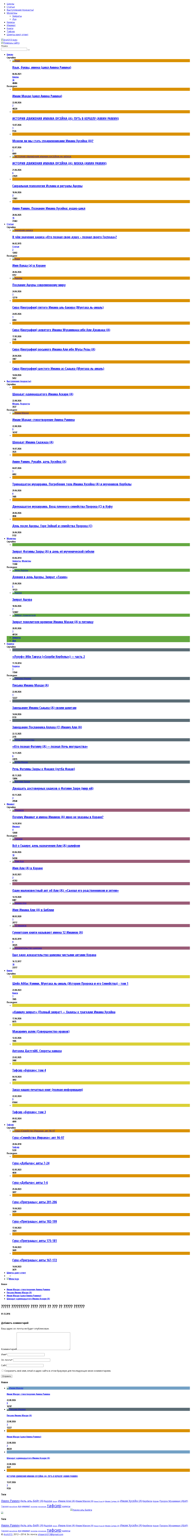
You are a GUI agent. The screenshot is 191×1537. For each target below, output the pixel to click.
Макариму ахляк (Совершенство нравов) (40, 1031)
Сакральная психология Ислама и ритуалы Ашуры (47, 185)
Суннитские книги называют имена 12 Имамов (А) (47, 932)
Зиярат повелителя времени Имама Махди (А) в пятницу (52, 621)
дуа (19, 1506)
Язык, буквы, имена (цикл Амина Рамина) (41, 67)
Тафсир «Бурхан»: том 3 (29, 1112)
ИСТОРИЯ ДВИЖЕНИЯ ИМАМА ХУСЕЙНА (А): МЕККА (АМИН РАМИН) (59, 163)
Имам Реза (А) (99, 1501)
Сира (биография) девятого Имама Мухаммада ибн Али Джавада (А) (61, 329)
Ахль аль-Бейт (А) (31, 1501)
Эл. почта (7, 1359)
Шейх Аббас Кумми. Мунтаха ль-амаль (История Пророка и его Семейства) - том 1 (70, 983)
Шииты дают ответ (17, 34)
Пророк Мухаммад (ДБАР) (173, 1501)
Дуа (14, 19)
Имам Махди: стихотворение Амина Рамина (43, 419)
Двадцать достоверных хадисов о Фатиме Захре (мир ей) (52, 788)
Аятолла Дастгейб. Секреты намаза (37, 1050)
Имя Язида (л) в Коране (29, 265)
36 (13, 80)
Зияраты (17, 16)
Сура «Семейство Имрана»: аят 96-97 (38, 1137)
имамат (26, 1506)
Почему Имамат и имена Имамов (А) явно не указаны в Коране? (57, 817)
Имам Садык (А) (112, 1501)
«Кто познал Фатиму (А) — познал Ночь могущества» (50, 746)
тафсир (54, 1505)
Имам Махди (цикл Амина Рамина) (37, 96)
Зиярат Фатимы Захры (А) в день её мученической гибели (53, 551)
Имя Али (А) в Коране (27, 868)
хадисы (66, 1506)
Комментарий (9, 1349)
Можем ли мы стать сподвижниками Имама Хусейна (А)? (52, 140)
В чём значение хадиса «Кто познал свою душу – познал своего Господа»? (64, 237)
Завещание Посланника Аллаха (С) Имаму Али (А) (47, 727)
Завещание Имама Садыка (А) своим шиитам (44, 707)
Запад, (55, 1501)
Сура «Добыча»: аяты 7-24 (30, 1163)
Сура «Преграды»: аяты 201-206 (34, 1202)
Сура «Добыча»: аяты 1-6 (30, 1182)
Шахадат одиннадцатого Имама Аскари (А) (42, 394)
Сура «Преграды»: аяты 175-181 (34, 1240)
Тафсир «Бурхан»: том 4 (29, 1070)
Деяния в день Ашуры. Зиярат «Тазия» (40, 577)
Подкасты (25, 403)
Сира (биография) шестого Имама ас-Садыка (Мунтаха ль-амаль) (58, 368)
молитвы (34, 1506)
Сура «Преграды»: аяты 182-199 (34, 1221)
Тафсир (11, 31)
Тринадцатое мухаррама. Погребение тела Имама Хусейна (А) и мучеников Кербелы (71, 484)
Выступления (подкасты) (20, 9)
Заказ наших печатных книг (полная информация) (47, 1089)
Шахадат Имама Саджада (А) (32, 442)
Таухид (5, 1506)
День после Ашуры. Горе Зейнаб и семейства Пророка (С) (52, 525)
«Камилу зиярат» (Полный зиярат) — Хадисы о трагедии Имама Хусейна (63, 1012)
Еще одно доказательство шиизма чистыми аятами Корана (54, 954)
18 (13, 964)
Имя (4, 1354)
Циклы (10, 3)
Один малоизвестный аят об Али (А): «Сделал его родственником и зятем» (65, 890)
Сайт (3, 1365)
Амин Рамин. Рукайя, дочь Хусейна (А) (39, 461)
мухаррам (42, 1506)
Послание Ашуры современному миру (39, 284)
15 (13, 217)
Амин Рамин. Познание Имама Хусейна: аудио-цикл (48, 208)
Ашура (48, 1501)
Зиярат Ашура (22, 599)
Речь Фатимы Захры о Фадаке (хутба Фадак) (43, 768)
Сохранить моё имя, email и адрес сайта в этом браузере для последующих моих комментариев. (57, 1370)
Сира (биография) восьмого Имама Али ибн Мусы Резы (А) (53, 349)
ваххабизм (13, 1507)
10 (13, 855)
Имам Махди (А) (84, 1501)
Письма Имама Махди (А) (30, 685)
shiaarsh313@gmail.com (50, 1534)
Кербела (147, 1501)
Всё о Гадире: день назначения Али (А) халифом (46, 845)
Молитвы (12, 13)
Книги (10, 28)
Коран (156, 1501)
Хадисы (11, 22)
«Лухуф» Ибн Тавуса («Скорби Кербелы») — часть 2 (48, 656)
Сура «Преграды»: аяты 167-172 (34, 1260)
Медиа (15, 403)
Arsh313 (8, 1534)
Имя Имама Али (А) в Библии (33, 909)
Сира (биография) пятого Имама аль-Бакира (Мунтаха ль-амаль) (58, 307)
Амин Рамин (10, 1501)
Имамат (11, 25)
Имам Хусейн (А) (131, 1501)
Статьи (11, 6)
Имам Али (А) (66, 1501)
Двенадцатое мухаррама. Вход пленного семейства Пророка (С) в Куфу (62, 506)
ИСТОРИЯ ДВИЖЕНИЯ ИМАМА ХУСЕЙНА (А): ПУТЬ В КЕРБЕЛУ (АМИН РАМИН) (65, 118)
